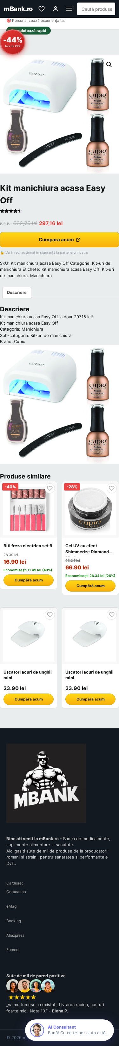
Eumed (12, 949)
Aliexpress (15, 935)
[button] (109, 64)
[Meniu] (69, 9)
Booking (13, 920)
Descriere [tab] (17, 292)
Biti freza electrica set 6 (27, 545)
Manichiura (41, 275)
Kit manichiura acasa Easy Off (70, 269)
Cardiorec (15, 883)
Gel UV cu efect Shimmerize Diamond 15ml (87, 551)
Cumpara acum (56, 240)
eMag (11, 906)
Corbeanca (16, 891)
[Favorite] (41, 9)
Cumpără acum (29, 580)
